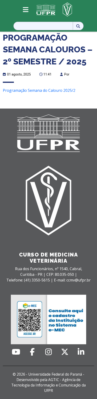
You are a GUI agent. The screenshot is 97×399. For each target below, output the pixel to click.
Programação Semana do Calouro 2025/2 (39, 90)
